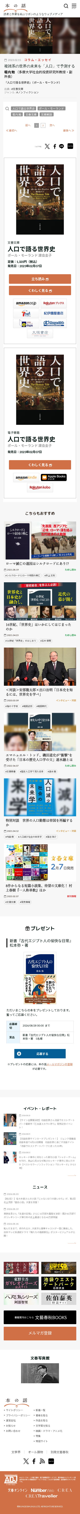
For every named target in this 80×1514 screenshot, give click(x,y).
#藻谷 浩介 (51, 836)
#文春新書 (10, 771)
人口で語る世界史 (23, 108)
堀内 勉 (9, 72)
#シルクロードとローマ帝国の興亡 (22, 575)
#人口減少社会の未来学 (30, 836)
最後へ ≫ (68, 130)
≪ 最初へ (11, 130)
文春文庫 (31, 114)
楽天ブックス (54, 303)
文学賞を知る (43, 1425)
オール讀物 (35, 1452)
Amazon (26, 303)
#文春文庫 (17, 89)
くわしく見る (38, 290)
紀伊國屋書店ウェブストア (54, 313)
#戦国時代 (41, 706)
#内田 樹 (9, 836)
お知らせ (11, 1425)
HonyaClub (54, 323)
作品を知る (42, 1420)
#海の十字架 (11, 706)
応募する (31, 1054)
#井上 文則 (49, 575)
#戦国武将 (27, 706)
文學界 (16, 1452)
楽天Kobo (40, 487)
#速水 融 (52, 771)
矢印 (72, 1175)
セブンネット (26, 313)
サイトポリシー (14, 1410)
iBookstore (54, 477)
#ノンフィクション (27, 92)
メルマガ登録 (40, 1333)
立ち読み (38, 279)
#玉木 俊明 (45, 640)
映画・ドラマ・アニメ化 (49, 1430)
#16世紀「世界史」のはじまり (20, 640)
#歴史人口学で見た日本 (32, 771)
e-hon (26, 323)
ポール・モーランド (51, 108)
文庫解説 (46, 114)
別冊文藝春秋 (59, 1452)
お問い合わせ (13, 1430)
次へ (52, 125)
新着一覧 (40, 1410)
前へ (28, 125)
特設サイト (42, 1441)
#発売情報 (25, 902)
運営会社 (11, 1420)
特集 (38, 1436)
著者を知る (42, 1415)
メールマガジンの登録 (60, 1064)
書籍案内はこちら (41, 1317)
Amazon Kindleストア (26, 477)
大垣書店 (40, 333)
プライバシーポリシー (18, 1415)
